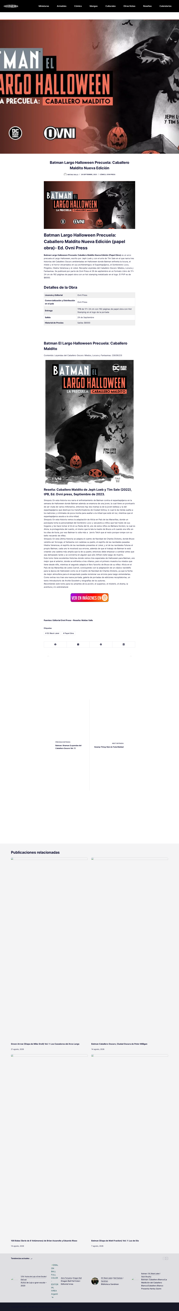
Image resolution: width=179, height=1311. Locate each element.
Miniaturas (44, 6)
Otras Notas (129, 6)
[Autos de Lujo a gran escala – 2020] (14, 1281)
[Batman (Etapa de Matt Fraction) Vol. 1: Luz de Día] (129, 1145)
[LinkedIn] (123, 644)
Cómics (78, 6)
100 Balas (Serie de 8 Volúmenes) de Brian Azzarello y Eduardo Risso (44, 1240)
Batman (144, 1273)
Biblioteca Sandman (110, 1284)
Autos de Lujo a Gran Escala (35, 1276)
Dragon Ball (77, 1278)
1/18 (22, 1276)
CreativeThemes (54, 1307)
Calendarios (165, 6)
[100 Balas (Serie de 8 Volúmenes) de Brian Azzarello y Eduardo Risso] (49, 1145)
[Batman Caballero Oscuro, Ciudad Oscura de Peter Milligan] (129, 948)
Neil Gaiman (117, 1278)
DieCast (24, 1280)
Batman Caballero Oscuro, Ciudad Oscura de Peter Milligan (119, 1044)
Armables (61, 6)
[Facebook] (55, 644)
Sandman (104, 1281)
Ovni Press (111, 174)
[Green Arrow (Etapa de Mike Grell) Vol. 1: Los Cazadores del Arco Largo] (49, 948)
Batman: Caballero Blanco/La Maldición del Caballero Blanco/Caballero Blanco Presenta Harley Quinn (154, 1284)
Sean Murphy (146, 1277)
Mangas (94, 6)
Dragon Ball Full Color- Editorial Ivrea (71, 1282)
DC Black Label (52, 633)
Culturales (110, 6)
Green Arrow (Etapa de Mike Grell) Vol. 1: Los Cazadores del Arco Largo (45, 1044)
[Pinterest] (101, 644)
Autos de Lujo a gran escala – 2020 (34, 1284)
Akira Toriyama (66, 1278)
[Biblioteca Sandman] (95, 1281)
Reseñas (147, 6)
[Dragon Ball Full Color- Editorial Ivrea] (54, 1281)
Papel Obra (68, 633)
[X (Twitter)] (78, 644)
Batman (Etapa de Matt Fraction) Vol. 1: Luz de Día (115, 1240)
